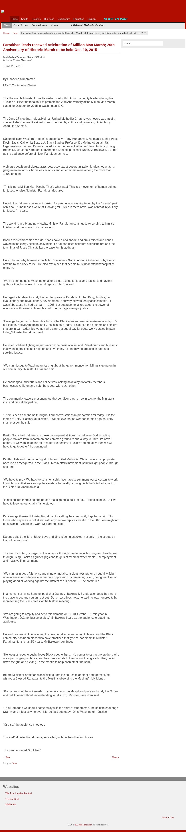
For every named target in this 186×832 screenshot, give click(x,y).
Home (6, 33)
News (15, 33)
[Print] (117, 58)
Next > (115, 757)
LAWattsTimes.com (83, 824)
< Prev (6, 757)
